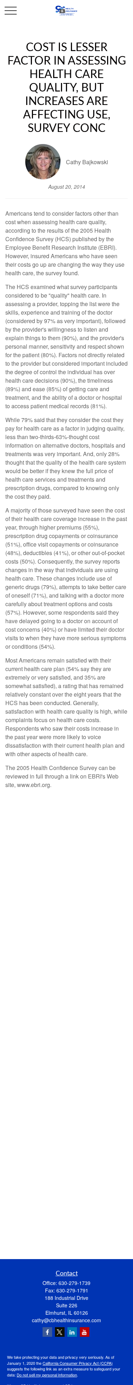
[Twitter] (60, 1332)
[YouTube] (84, 1332)
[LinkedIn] (72, 1332)
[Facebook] (47, 1332)
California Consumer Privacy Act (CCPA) (78, 1363)
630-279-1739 (74, 1282)
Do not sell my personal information (47, 1375)
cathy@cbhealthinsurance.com (66, 1320)
